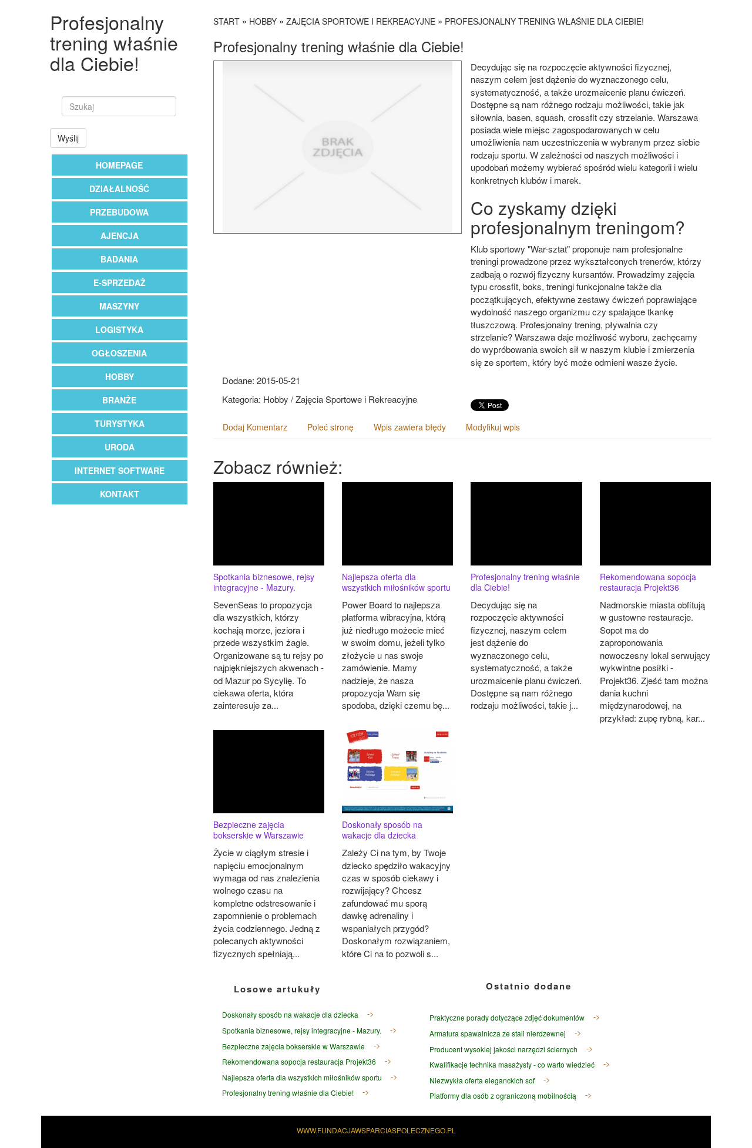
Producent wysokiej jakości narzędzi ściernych (503, 1049)
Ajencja (119, 235)
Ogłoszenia (119, 353)
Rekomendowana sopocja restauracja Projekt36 (648, 582)
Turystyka (120, 423)
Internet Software (119, 470)
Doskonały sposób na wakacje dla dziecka (382, 830)
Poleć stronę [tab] (330, 427)
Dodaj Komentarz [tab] (255, 427)
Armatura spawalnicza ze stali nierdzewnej (497, 1033)
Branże (119, 400)
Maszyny (119, 306)
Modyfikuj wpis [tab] (493, 427)
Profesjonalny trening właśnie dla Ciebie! (544, 21)
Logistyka (119, 329)
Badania (119, 259)
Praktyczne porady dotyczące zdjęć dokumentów (507, 1017)
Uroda (120, 447)
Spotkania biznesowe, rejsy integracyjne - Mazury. (263, 582)
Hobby (119, 376)
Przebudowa (119, 212)
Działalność (119, 188)
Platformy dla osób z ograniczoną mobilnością (502, 1095)
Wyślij (68, 138)
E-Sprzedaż (119, 282)
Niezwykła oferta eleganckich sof (482, 1080)
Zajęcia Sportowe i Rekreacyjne (360, 21)
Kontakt (119, 494)
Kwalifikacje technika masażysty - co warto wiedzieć (512, 1064)
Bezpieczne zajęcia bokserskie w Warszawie (258, 830)
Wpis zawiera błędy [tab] (410, 427)
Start (226, 21)
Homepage (119, 165)
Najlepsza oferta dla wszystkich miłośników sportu (396, 582)
